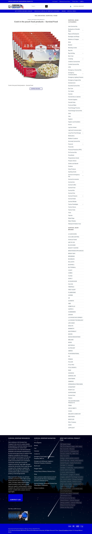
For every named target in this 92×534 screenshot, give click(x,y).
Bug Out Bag (71, 53)
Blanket (70, 45)
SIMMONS (71, 381)
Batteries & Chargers (73, 39)
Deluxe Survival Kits (64, 455)
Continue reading (36, 88)
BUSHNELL (71, 264)
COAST (70, 270)
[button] (70, 6)
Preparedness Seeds (73, 158)
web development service (65, 495)
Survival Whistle (72, 201)
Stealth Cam (71, 389)
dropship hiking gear (64, 462)
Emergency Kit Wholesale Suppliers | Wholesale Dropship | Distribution (43, 462)
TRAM (70, 405)
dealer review (75, 453)
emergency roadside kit (65, 477)
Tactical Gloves (72, 207)
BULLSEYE (71, 261)
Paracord (70, 144)
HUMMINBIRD (72, 312)
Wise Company (72, 422)
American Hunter (72, 239)
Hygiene (70, 119)
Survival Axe (71, 182)
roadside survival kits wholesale (67, 486)
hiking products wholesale (65, 481)
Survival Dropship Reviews (66, 490)
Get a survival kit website (65, 479)
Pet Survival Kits (72, 152)
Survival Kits (71, 190)
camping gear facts (74, 451)
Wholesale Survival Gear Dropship (67, 505)
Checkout (36, 451)
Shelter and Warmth (73, 163)
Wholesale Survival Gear (65, 1)
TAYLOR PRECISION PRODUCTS (73, 401)
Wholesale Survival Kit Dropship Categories (47, 11)
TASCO (70, 398)
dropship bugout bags (64, 460)
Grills (69, 113)
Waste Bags (71, 218)
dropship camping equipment (77, 460)
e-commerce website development (67, 472)
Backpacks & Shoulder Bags (74, 30)
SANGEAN (71, 373)
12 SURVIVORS (72, 234)
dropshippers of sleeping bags (66, 467)
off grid (61, 484)
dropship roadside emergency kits (67, 469)
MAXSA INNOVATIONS (74, 337)
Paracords (70, 146)
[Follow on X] (80, 1)
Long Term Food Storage (74, 133)
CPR (69, 67)
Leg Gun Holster (72, 127)
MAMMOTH (71, 328)
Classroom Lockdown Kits (65, 453)
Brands (64, 11)
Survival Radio (72, 198)
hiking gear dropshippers (77, 479)
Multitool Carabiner (73, 138)
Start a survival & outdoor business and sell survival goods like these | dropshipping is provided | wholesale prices (45, 478)
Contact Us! (15, 499)
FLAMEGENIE (72, 292)
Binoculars (72, 448)
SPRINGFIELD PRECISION (75, 384)
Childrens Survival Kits (74, 61)
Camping (70, 58)
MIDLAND (70, 339)
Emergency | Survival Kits (74, 70)
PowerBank (71, 155)
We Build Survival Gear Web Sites (67, 498)
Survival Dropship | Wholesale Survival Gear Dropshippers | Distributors (45, 484)
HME (69, 303)
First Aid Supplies (72, 99)
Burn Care (70, 56)
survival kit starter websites (66, 493)
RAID (69, 370)
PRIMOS (70, 359)
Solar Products (72, 169)
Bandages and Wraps (73, 36)
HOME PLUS (71, 306)
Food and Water (72, 105)
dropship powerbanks (78, 467)
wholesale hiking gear (74, 500)
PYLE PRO (71, 364)
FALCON (70, 284)
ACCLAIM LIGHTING (73, 236)
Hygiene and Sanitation (74, 121)
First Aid (70, 94)
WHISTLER (71, 419)
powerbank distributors (78, 484)
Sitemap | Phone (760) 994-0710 (32, 528)
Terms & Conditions (39, 488)
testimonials (75, 493)
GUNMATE (71, 300)
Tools (69, 212)
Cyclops (70, 275)
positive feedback (68, 484)
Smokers (70, 166)
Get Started (54, 1)
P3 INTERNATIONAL (73, 353)
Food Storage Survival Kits (75, 110)
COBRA (70, 273)
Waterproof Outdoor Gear (74, 223)
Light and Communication (74, 130)
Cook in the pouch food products (36, 19)
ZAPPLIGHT (71, 427)
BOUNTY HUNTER (73, 248)
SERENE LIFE (72, 375)
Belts (69, 42)
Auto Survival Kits (72, 26)
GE (69, 298)
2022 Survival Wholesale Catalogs (67, 446)
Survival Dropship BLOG (65, 488)
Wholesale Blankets (64, 500)
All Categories (37, 442)
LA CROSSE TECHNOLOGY (75, 320)
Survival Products (72, 196)
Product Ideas (75, 1)
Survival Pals (71, 193)
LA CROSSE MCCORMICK (75, 317)
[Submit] (46, 6)
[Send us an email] (81, 1)
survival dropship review (77, 488)
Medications (71, 135)
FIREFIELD (71, 286)
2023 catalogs (79, 446)
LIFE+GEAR (71, 323)
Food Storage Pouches (74, 108)
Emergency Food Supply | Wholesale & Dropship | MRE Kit (44, 457)
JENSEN (70, 314)
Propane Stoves (72, 160)
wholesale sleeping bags (76, 502)
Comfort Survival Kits (73, 64)
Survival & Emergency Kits (74, 175)
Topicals (70, 215)
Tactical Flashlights (73, 204)
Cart (35, 448)
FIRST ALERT (72, 289)
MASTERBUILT (72, 331)
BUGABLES (71, 259)
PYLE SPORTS (72, 367)
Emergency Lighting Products (75, 77)
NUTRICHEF (71, 348)
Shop (35, 474)
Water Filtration (72, 221)
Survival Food (71, 187)
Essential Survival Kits (74, 85)
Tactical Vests (71, 210)
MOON (70, 342)
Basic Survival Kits (64, 448)
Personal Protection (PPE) (75, 149)
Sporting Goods (72, 171)
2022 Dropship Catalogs (65, 444)
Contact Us (37, 453)
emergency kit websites (74, 474)
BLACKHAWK (72, 245)
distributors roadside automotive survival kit (69, 458)
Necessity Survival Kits (74, 141)
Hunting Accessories (77, 481)
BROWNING (71, 256)
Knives (70, 124)
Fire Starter (71, 91)
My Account (37, 465)
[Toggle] (83, 30)
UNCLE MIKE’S (72, 408)
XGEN (70, 425)
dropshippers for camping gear (66, 465)
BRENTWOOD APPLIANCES (76, 250)
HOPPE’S (70, 309)
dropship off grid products (75, 462)
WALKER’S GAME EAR (74, 413)
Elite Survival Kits (64, 474)
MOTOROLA (71, 345)
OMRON (70, 350)
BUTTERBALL (72, 267)
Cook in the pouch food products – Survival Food (36, 22)
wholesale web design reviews (66, 507)
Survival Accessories (73, 179)
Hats (69, 116)
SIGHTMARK (71, 378)
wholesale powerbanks (65, 502)
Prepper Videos (38, 468)
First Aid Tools (71, 102)
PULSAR (70, 362)
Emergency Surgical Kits (74, 80)
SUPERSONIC (72, 392)
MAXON (70, 334)
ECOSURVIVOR (72, 281)
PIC (69, 356)
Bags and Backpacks (73, 33)
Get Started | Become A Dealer (23, 11)
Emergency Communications (72, 73)
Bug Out (70, 50)
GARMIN (70, 295)
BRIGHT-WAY (71, 253)
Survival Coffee (72, 184)
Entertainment (71, 83)
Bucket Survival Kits (64, 451)
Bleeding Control (72, 47)
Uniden (70, 411)
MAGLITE (70, 325)
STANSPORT (71, 387)
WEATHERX (71, 416)
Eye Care (70, 88)
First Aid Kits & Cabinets (74, 96)
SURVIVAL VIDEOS (71, 11)
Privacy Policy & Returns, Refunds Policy (44, 471)
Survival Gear (71, 395)
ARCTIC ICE (71, 242)
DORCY (70, 278)
